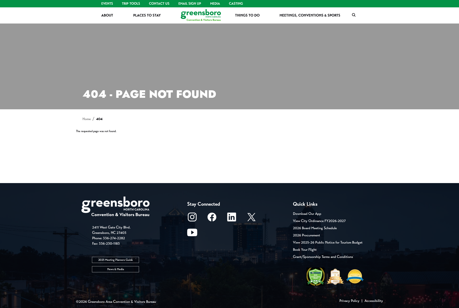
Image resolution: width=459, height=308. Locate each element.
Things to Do (247, 15)
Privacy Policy (349, 300)
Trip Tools (131, 4)
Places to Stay (147, 15)
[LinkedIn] (232, 219)
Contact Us (159, 4)
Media (215, 4)
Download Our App (307, 213)
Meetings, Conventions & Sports (310, 15)
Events (107, 4)
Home (86, 119)
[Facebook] (212, 219)
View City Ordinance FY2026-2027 (319, 221)
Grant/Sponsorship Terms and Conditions (323, 257)
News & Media (115, 269)
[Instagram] (192, 219)
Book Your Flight (305, 249)
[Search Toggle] (354, 15)
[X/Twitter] (251, 219)
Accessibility (374, 300)
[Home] (201, 15)
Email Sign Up (189, 4)
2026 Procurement (306, 235)
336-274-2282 (114, 238)
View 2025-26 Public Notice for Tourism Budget (328, 242)
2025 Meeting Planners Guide (115, 260)
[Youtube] (192, 234)
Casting (236, 4)
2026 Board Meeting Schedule (315, 228)
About (107, 15)
